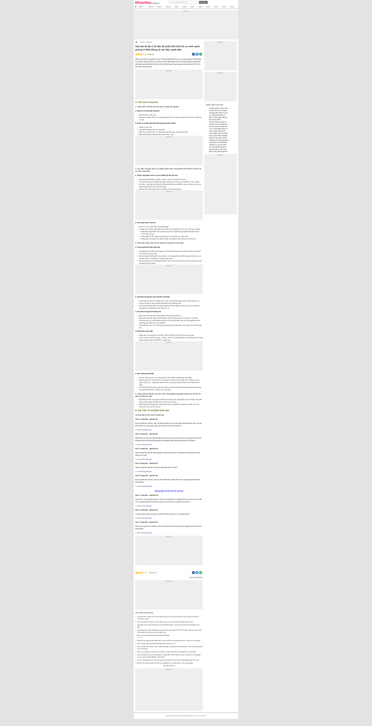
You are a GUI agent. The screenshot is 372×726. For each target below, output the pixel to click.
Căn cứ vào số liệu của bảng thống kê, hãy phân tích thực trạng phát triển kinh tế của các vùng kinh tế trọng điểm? (219, 137)
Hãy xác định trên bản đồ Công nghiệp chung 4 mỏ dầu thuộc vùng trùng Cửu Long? (218, 132)
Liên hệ (199, 715)
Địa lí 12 (149, 42)
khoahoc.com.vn (136, 42)
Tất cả (141, 6)
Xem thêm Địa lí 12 (169, 665)
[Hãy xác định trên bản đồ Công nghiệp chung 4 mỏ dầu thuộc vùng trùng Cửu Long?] (206, 131)
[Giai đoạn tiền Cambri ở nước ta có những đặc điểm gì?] (206, 113)
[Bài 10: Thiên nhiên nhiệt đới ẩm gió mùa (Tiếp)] (206, 118)
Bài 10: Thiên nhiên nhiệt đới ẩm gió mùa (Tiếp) (218, 118)
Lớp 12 (142, 42)
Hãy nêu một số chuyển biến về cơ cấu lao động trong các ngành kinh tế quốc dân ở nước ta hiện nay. (218, 128)
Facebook (203, 715)
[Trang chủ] (147, 2)
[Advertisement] (186, 25)
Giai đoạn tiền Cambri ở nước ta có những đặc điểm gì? (218, 114)
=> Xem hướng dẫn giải (143, 430)
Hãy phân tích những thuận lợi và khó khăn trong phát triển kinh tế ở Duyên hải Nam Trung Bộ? (218, 141)
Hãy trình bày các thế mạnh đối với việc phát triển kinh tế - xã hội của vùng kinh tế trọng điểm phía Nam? (218, 150)
